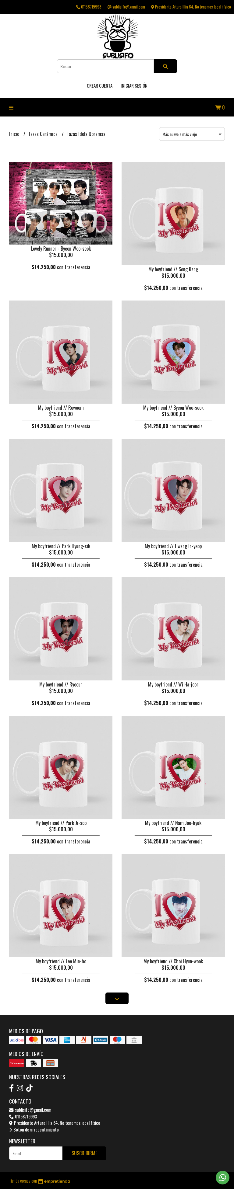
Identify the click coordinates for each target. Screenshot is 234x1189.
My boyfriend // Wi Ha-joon (173, 684)
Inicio (14, 133)
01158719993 (25, 1116)
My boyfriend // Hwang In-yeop (173, 546)
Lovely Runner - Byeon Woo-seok (61, 248)
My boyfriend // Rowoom (61, 407)
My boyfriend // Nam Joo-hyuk (173, 822)
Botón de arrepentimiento (35, 1129)
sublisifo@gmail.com (32, 1110)
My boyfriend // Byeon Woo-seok (173, 407)
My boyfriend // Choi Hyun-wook (173, 961)
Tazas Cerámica (43, 133)
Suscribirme (84, 1153)
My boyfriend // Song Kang (173, 269)
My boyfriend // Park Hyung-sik (61, 546)
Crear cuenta (99, 85)
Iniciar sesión (134, 85)
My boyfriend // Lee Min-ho (61, 961)
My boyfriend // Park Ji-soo (61, 822)
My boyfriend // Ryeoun (61, 684)
